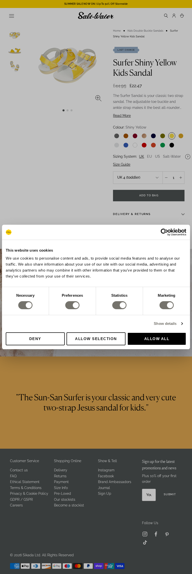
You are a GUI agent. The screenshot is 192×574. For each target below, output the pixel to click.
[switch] (72, 305)
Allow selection (96, 339)
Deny (35, 339)
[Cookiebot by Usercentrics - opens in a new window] (164, 232)
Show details (165, 323)
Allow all (157, 339)
